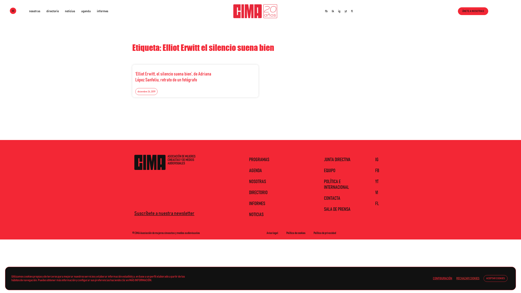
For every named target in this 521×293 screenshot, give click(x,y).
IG (377, 159)
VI (376, 192)
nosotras (34, 11)
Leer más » (246, 72)
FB (377, 170)
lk (333, 11)
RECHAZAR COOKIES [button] (467, 278)
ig (339, 11)
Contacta (332, 198)
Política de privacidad (325, 233)
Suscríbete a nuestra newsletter (164, 213)
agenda (86, 11)
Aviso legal (272, 233)
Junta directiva (337, 159)
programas (259, 159)
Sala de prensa (337, 209)
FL (377, 203)
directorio (52, 11)
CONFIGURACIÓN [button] (442, 278)
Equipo (329, 170)
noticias (70, 11)
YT (377, 181)
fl (352, 11)
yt (346, 11)
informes (102, 11)
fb (326, 11)
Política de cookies (295, 233)
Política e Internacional (336, 184)
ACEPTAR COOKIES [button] (495, 278)
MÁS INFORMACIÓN (140, 280)
